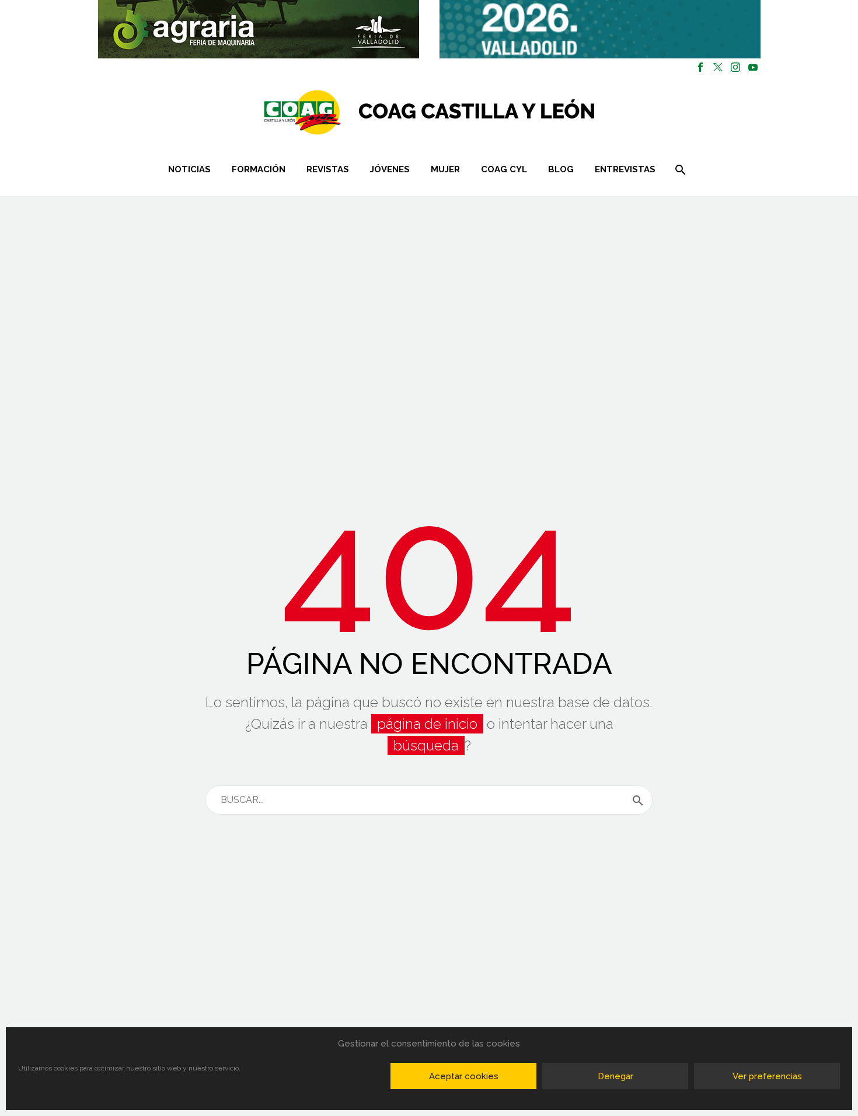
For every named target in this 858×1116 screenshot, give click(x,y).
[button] (258, 29)
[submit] (638, 800)
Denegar (615, 1076)
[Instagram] (735, 67)
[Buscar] (679, 169)
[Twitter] (718, 67)
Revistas (327, 169)
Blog (561, 169)
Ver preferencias (767, 1076)
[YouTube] (753, 67)
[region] (258, 29)
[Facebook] (700, 67)
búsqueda (426, 745)
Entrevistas (625, 169)
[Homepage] (498, 112)
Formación (258, 169)
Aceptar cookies (463, 1076)
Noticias (189, 169)
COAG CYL (504, 169)
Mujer (445, 169)
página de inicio (427, 723)
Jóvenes (390, 169)
